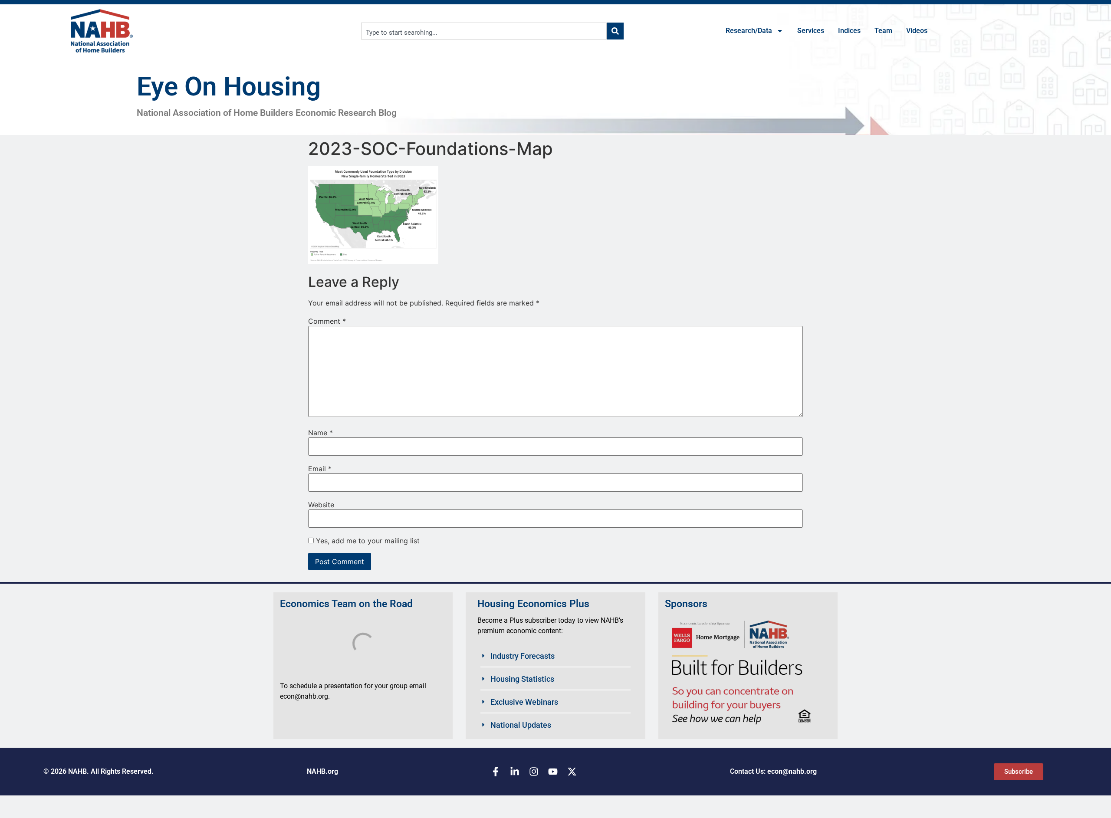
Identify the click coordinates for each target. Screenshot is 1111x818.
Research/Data (749, 30)
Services (810, 30)
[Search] (615, 31)
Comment (327, 321)
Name (320, 432)
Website (321, 504)
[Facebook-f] (495, 771)
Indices (849, 30)
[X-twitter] (572, 771)
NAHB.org (322, 771)
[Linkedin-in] (514, 771)
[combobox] (484, 31)
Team (883, 30)
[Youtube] (553, 771)
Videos (916, 30)
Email (320, 468)
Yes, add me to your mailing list (367, 540)
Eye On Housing (229, 86)
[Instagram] (534, 771)
